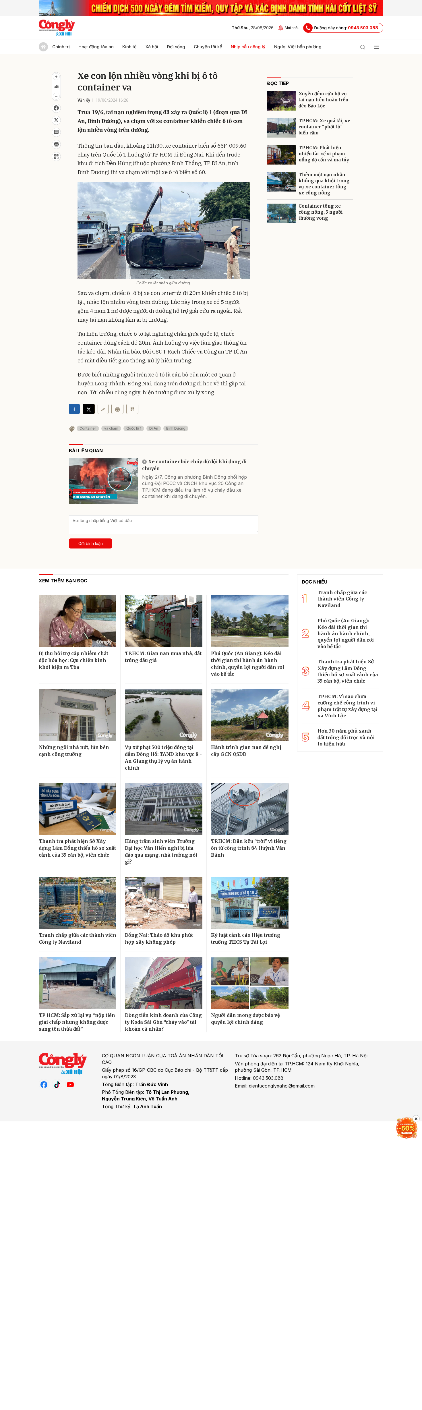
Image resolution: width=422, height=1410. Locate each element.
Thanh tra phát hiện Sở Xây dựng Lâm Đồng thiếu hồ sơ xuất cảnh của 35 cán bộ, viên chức (77, 848)
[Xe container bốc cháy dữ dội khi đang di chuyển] (103, 481)
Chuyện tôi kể (208, 46)
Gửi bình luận (90, 543)
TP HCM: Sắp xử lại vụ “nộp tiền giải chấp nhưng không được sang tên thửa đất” (77, 1022)
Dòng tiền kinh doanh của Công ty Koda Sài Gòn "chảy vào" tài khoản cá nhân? (163, 1022)
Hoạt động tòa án (96, 46)
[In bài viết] (56, 144)
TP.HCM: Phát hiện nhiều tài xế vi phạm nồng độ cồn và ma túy (324, 154)
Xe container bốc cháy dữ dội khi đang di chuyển (194, 465)
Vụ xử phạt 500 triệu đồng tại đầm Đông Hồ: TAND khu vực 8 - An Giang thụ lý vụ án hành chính (163, 757)
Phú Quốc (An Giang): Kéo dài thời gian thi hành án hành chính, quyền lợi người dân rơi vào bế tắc (247, 663)
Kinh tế (129, 46)
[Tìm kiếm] (362, 47)
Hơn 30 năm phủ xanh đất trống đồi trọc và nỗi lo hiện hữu (346, 737)
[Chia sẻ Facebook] (56, 108)
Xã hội (151, 46)
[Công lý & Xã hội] (57, 27)
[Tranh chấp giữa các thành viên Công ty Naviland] (77, 903)
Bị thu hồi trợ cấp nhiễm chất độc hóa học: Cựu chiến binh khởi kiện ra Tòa (73, 660)
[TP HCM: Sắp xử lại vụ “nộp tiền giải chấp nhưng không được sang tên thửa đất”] (77, 983)
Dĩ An (153, 428)
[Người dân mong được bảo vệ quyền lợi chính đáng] (250, 983)
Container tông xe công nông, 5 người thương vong (321, 212)
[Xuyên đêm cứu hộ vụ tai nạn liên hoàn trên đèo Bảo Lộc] (281, 101)
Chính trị (61, 46)
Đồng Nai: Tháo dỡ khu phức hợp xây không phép (159, 938)
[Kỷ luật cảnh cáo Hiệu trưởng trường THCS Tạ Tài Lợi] (250, 903)
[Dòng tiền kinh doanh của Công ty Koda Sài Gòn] (163, 983)
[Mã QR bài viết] (56, 156)
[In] (117, 409)
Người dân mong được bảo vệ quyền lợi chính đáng (245, 1018)
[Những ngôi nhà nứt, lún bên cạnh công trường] (77, 715)
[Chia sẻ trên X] (56, 120)
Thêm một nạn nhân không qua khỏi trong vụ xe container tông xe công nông (324, 184)
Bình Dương (175, 428)
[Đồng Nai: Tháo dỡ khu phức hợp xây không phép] (163, 903)
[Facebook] (44, 1084)
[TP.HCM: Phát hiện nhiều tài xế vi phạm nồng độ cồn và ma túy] (281, 155)
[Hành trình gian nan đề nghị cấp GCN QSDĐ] (250, 715)
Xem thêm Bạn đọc (63, 581)
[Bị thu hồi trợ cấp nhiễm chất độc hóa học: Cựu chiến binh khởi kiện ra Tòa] (77, 621)
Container (88, 428)
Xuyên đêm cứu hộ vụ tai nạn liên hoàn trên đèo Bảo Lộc (324, 100)
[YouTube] (70, 1084)
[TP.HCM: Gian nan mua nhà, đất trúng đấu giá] (163, 621)
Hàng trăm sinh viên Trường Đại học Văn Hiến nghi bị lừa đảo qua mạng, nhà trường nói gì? (161, 851)
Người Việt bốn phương (298, 46)
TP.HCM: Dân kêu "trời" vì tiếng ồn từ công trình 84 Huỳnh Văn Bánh (249, 848)
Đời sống (176, 46)
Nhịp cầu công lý (248, 46)
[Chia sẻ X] (89, 409)
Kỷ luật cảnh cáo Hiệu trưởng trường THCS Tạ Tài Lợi (245, 938)
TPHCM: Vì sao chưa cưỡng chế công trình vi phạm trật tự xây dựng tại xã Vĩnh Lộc (348, 706)
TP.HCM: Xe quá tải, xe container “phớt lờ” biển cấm (324, 127)
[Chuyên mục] (376, 46)
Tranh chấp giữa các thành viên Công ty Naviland (77, 938)
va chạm (111, 428)
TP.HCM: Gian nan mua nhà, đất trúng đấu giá (163, 656)
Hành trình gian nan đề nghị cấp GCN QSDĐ (246, 750)
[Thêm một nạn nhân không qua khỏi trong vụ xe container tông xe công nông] (281, 182)
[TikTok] (57, 1084)
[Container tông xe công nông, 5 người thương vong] (281, 213)
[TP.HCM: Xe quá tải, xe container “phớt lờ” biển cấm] (281, 128)
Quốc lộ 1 (133, 428)
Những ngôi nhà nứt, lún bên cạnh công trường (74, 750)
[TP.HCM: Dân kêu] (250, 809)
